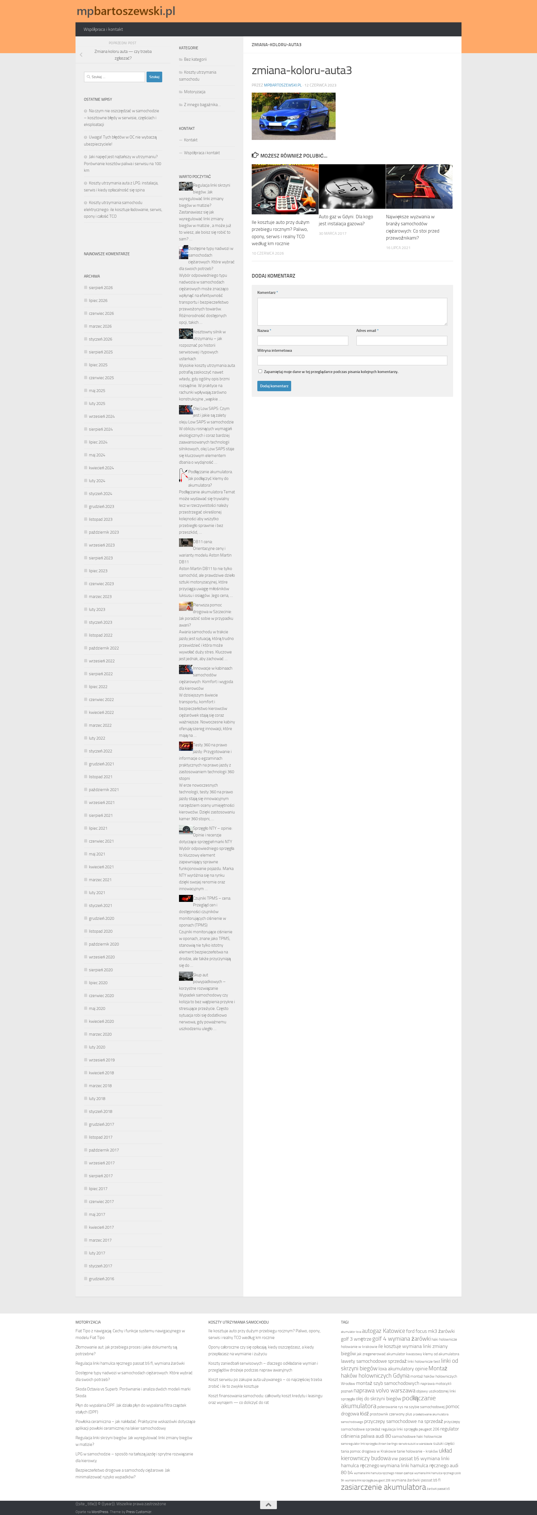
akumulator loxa (351, 1332)
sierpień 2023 (101, 557)
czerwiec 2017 (101, 1201)
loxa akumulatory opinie (403, 1369)
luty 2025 (97, 403)
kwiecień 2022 (101, 712)
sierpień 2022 (101, 673)
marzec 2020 (100, 1034)
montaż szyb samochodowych (388, 1383)
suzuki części (443, 1443)
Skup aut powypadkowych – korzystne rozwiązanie (202, 981)
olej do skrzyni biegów (378, 1399)
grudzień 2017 (101, 1124)
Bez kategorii (195, 59)
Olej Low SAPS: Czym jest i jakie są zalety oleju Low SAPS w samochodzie (206, 415)
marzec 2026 (100, 326)
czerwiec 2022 (101, 699)
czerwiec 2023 (101, 583)
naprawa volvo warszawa (384, 1390)
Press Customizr (138, 1512)
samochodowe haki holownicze (417, 1436)
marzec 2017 (100, 1240)
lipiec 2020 (98, 982)
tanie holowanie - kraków (417, 1451)
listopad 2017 (100, 1137)
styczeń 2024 (100, 493)
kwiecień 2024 (101, 467)
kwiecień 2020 (101, 1021)
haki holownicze (444, 1339)
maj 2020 (97, 1008)
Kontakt (190, 139)
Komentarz (267, 292)
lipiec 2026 (98, 300)
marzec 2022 (100, 725)
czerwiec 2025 (101, 377)
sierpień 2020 (101, 969)
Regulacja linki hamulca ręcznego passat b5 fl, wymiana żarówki (130, 1363)
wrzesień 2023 (102, 545)
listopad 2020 (100, 931)
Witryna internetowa (274, 350)
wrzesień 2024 (102, 416)
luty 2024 (97, 480)
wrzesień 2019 (102, 1060)
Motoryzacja (194, 91)
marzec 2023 (100, 596)
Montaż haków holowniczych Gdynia (394, 1372)
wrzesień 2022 (102, 660)
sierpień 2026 (101, 287)
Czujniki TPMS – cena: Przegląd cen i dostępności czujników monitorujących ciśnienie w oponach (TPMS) (205, 912)
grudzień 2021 (101, 763)
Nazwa (264, 330)
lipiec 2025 (98, 364)
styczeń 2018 (100, 1111)
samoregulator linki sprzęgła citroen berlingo (369, 1444)
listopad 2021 (100, 776)
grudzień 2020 (101, 918)
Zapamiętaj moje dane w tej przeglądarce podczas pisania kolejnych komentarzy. (331, 371)
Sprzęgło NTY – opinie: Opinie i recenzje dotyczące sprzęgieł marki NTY (205, 835)
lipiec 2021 (98, 828)
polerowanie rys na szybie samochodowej (411, 1406)
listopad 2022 (100, 635)
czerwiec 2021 (101, 841)
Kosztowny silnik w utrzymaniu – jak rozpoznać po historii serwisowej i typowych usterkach (202, 345)
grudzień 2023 (101, 506)
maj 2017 (97, 1214)
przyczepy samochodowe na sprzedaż (403, 1421)
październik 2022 (104, 648)
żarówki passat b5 (438, 1489)
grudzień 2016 (101, 1278)
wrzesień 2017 (102, 1162)
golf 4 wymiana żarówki (401, 1338)
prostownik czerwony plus (391, 1414)
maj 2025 (97, 390)
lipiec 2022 (98, 686)
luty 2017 (97, 1253)
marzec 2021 (100, 879)
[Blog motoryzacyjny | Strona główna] (126, 11)
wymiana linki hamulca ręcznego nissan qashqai (383, 1473)
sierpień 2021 (101, 815)
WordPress (99, 1512)
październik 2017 (104, 1150)
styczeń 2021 (100, 905)
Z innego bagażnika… (202, 104)
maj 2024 (97, 455)
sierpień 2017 (101, 1175)
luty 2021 (97, 892)
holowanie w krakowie (359, 1346)
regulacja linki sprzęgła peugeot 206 (410, 1429)
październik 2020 (104, 944)
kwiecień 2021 (101, 866)
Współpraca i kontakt (103, 29)
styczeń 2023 (100, 622)
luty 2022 (97, 738)
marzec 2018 (100, 1085)
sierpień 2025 (101, 352)
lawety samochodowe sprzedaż (374, 1361)
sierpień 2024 (101, 429)
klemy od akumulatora (441, 1354)
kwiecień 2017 (101, 1227)
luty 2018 (97, 1098)
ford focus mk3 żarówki (430, 1331)
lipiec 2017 (98, 1188)
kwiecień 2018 (101, 1072)
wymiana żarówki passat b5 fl (416, 1480)
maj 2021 (97, 854)
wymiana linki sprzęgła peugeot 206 (367, 1480)
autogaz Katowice (383, 1330)
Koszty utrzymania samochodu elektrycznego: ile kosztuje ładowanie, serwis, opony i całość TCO (123, 209)
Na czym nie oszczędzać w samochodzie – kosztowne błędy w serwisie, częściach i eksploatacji (121, 117)
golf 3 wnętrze (356, 1339)
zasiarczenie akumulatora (383, 1487)
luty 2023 (97, 609)
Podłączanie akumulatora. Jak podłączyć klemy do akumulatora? (210, 478)
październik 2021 (104, 789)
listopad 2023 (100, 519)
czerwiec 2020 (101, 995)
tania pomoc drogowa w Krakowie (368, 1451)
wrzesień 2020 (102, 957)
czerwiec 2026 (101, 313)
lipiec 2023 (98, 570)
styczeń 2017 (100, 1265)
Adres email (367, 330)
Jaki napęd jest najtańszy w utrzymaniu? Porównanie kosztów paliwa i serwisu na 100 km (122, 163)
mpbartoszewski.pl (283, 85)
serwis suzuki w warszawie (415, 1444)
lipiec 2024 (98, 442)
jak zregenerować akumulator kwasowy (389, 1354)
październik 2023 (104, 532)
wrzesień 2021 (102, 802)
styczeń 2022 (100, 751)
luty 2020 (97, 1047)
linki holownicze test (424, 1361)
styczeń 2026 (100, 339)
